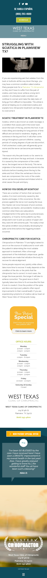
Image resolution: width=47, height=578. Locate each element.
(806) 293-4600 (23, 13)
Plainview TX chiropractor (33, 87)
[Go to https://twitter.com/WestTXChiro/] (23, 4)
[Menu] (23, 574)
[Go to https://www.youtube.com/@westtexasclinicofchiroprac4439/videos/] (26, 4)
